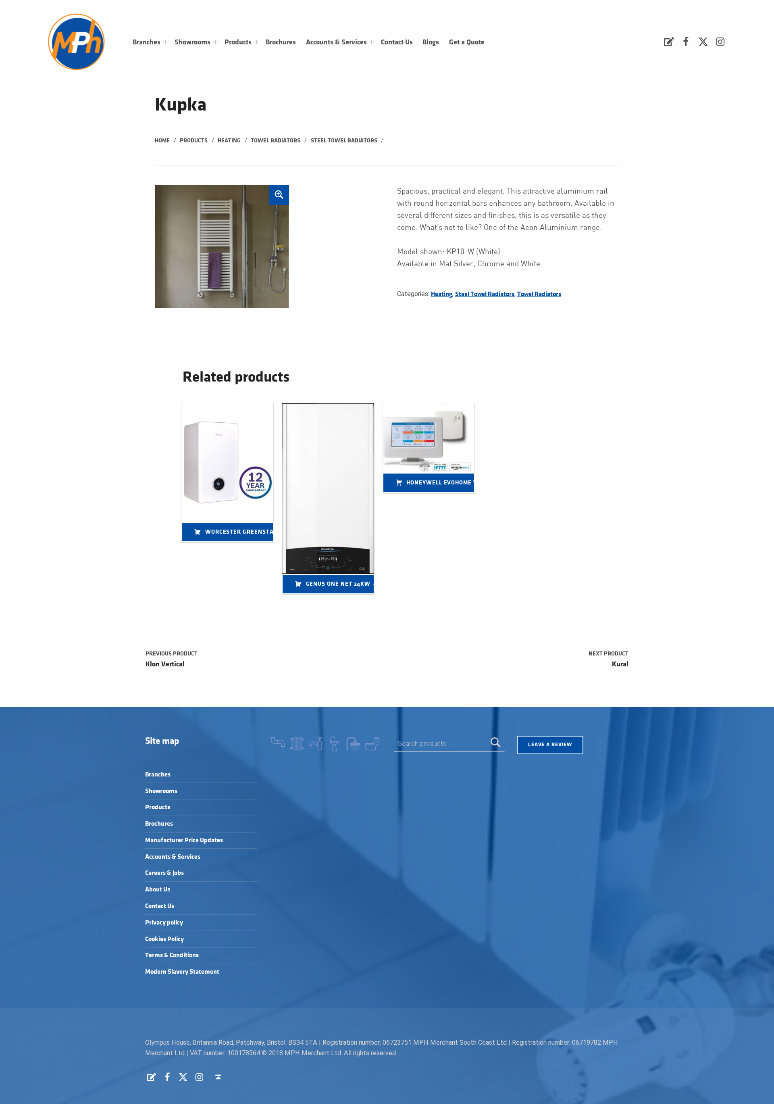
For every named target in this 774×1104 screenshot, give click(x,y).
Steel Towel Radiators (344, 140)
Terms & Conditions (172, 955)
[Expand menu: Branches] (165, 42)
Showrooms (192, 42)
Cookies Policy (164, 939)
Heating (229, 140)
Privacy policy (164, 923)
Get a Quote (467, 42)
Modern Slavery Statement (182, 972)
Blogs (430, 42)
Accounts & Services (336, 42)
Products (238, 42)
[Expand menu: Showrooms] (215, 42)
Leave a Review (550, 744)
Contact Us (397, 42)
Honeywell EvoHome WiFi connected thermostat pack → (440, 482)
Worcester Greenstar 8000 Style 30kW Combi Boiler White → (239, 531)
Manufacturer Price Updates (184, 840)
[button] (279, 195)
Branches (146, 42)
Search (495, 743)
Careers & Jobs (164, 873)
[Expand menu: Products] (256, 42)
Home (162, 140)
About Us (157, 890)
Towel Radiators (275, 140)
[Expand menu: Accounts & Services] (372, 42)
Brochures (281, 42)
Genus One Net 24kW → (340, 583)
